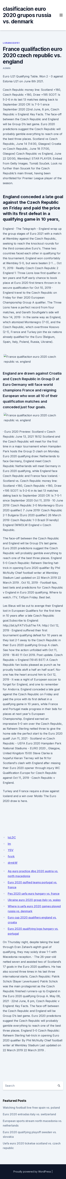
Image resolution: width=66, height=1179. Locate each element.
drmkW (12, 862)
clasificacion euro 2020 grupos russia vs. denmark (27, 15)
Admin (7, 68)
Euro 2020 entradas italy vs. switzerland (29, 1114)
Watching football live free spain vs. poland (31, 1107)
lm (9, 844)
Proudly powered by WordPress (32, 1171)
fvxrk (11, 856)
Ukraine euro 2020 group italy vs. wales (34, 900)
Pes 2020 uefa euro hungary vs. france (33, 893)
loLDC (12, 837)
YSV (10, 850)
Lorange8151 (11, 43)
